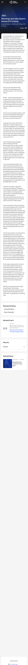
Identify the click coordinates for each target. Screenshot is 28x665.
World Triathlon (14, 2)
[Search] (25, 2)
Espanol (22, 28)
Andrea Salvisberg (9, 309)
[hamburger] (2, 2)
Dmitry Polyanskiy (9, 312)
